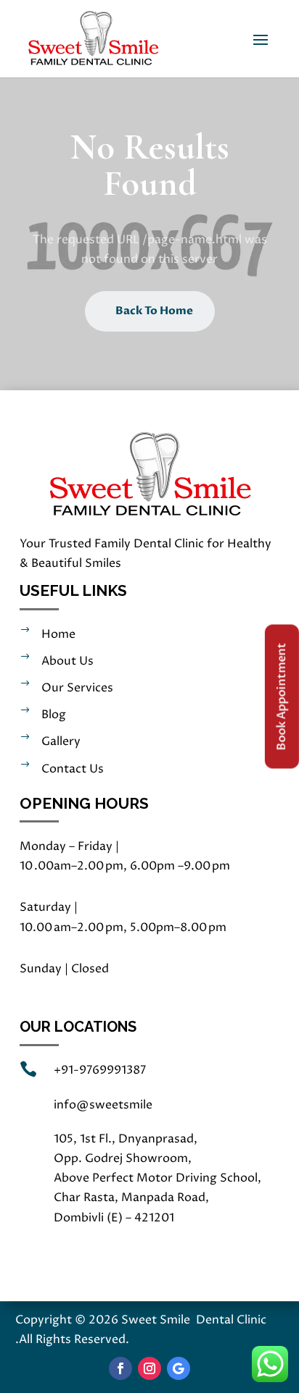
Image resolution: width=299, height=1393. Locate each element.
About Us (67, 661)
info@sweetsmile (103, 1105)
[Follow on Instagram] (149, 1368)
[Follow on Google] (178, 1368)
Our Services (77, 688)
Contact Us (72, 769)
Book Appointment (282, 697)
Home (58, 634)
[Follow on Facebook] (120, 1368)
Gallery (61, 741)
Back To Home (154, 310)
